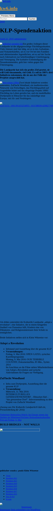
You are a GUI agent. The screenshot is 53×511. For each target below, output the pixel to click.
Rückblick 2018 (11, 489)
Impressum (26, 507)
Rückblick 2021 (11, 481)
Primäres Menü (7, 16)
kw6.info (9, 8)
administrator (20, 39)
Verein (8, 476)
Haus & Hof (10, 497)
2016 (2, 21)
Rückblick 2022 (11, 478)
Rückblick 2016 (11, 494)
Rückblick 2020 (11, 484)
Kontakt (8, 499)
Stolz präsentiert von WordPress (25, 509)
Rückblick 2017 (11, 491)
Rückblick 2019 (11, 486)
